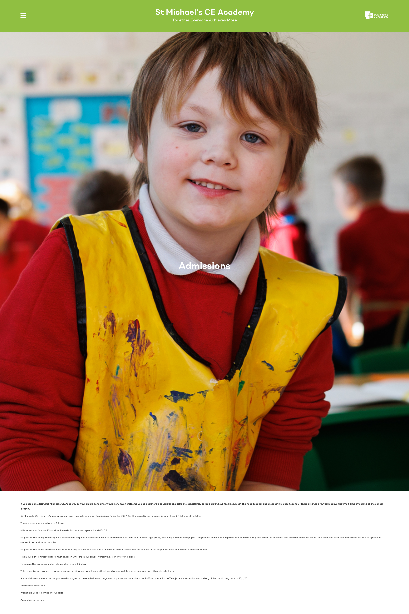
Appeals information (32, 599)
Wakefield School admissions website (41, 592)
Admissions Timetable (33, 585)
